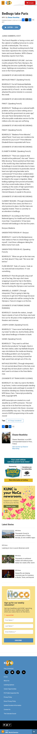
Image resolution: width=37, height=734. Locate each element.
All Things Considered (14, 420)
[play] (3, 732)
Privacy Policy (8, 697)
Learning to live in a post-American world (15, 548)
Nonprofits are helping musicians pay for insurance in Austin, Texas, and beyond (24, 575)
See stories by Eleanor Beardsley (20, 447)
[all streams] (34, 731)
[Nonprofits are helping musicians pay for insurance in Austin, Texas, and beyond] (8, 574)
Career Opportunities (10, 689)
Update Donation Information (12, 705)
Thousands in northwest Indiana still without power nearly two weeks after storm (25, 561)
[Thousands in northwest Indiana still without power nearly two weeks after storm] (8, 559)
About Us (6, 680)
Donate (31, 3)
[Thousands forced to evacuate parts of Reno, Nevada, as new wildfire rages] (8, 534)
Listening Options (9, 685)
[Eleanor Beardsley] (6, 437)
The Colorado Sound (10, 713)
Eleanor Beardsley (13, 17)
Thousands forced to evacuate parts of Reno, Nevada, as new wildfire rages (25, 535)
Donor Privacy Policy (10, 701)
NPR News (18, 530)
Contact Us (7, 709)
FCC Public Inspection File (11, 693)
